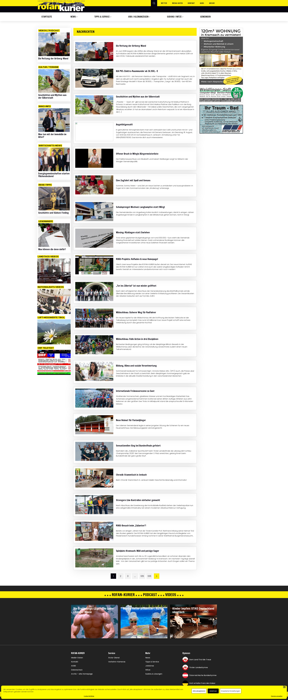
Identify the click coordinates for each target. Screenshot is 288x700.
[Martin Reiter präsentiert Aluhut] (144, 621)
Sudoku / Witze (174, 16)
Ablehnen (213, 691)
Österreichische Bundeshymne (202, 675)
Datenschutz (76, 670)
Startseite (46, 16)
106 (149, 576)
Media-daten (177, 3)
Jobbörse (149, 666)
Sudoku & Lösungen (153, 674)
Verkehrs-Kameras (116, 662)
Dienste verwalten (276, 696)
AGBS (202, 3)
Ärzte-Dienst (114, 658)
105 (142, 576)
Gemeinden (205, 16)
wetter (164, 3)
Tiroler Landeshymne (198, 667)
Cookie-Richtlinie (89, 696)
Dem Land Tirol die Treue (200, 659)
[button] (284, 687)
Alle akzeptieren (199, 691)
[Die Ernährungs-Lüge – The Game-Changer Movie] (94, 621)
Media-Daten (77, 658)
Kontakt (191, 3)
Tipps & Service (102, 16)
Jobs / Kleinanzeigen (138, 16)
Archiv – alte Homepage (82, 674)
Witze (147, 670)
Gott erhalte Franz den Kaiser (202, 683)
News (73, 16)
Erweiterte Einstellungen (230, 691)
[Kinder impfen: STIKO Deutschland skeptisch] (193, 621)
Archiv (212, 3)
